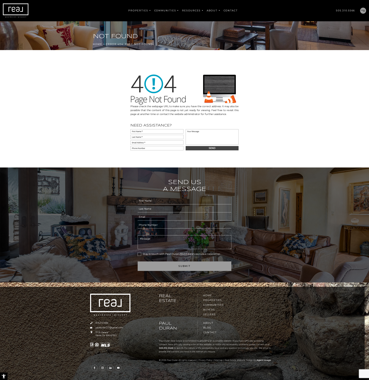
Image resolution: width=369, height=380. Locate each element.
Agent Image (264, 360)
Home (207, 295)
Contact (231, 10)
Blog (207, 327)
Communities (165, 10)
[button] (3, 376)
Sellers (209, 314)
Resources (191, 10)
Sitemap (218, 360)
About (212, 10)
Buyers (209, 309)
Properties (138, 10)
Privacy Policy (205, 360)
